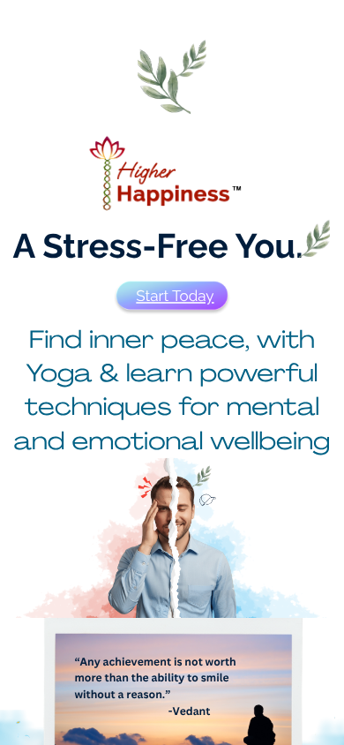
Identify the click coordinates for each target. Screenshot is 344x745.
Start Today (174, 296)
